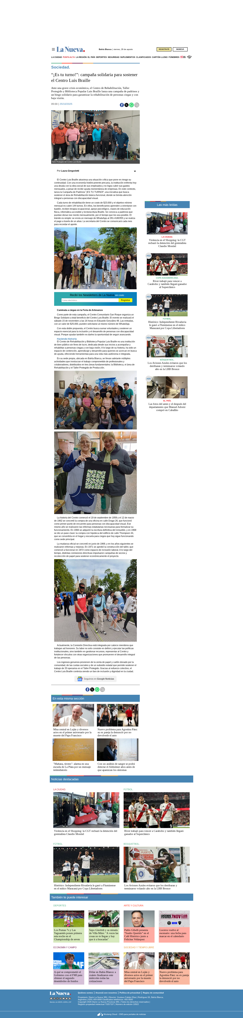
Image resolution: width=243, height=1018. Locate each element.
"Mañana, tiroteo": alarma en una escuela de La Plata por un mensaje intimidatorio (72, 766)
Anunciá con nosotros (106, 993)
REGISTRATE (164, 49)
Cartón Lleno (160, 57)
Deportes (101, 57)
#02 (149, 255)
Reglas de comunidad (153, 993)
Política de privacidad (130, 993)
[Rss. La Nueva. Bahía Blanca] (69, 998)
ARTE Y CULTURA (133, 905)
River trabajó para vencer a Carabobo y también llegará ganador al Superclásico (167, 284)
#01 (149, 214)
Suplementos (127, 57)
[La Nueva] (71, 49)
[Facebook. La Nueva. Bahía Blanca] (54, 998)
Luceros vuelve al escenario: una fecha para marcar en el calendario (172, 933)
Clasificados (143, 57)
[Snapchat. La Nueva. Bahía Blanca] (66, 998)
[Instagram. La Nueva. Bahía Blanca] (60, 998)
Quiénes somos (85, 993)
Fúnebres (174, 57)
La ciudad (56, 57)
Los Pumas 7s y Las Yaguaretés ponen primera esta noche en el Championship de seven (68, 935)
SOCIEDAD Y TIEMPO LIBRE (139, 947)
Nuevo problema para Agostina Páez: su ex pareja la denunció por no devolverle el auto (118, 732)
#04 (149, 337)
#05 (149, 378)
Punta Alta (69, 57)
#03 (149, 296)
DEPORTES (59, 905)
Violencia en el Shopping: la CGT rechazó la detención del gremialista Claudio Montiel (167, 243)
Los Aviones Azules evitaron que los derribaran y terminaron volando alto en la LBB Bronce (167, 366)
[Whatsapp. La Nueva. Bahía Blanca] (51, 998)
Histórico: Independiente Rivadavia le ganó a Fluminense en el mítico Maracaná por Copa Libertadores (167, 325)
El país (91, 57)
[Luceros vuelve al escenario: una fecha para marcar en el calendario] (174, 918)
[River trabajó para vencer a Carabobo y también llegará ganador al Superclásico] (167, 264)
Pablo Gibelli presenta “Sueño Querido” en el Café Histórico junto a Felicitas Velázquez (136, 935)
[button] (122, 105)
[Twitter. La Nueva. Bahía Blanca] (57, 998)
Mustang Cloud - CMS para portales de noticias (125, 1014)
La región (81, 57)
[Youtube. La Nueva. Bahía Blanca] (63, 998)
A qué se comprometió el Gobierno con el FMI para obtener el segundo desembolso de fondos (68, 977)
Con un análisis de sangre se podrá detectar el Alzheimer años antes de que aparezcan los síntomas (116, 766)
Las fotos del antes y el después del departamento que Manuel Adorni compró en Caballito (167, 407)
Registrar (125, 300)
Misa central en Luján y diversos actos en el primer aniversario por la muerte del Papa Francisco (72, 732)
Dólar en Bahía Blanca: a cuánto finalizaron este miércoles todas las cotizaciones (102, 977)
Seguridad (113, 57)
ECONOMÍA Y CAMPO (64, 947)
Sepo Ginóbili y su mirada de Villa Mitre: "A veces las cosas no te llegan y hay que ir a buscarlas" (103, 935)
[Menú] (53, 49)
